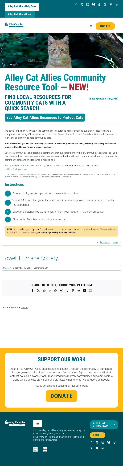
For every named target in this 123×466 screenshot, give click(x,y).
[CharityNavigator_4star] (45, 448)
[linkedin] (117, 4)
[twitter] (82, 4)
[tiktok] (99, 4)
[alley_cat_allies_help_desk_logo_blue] (14, 23)
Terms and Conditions (60, 436)
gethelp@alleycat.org (16, 169)
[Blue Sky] (93, 4)
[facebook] (76, 4)
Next (115, 242)
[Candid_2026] (35, 448)
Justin (8, 268)
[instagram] (87, 4)
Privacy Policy (40, 436)
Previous (105, 242)
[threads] (105, 4)
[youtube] (111, 4)
